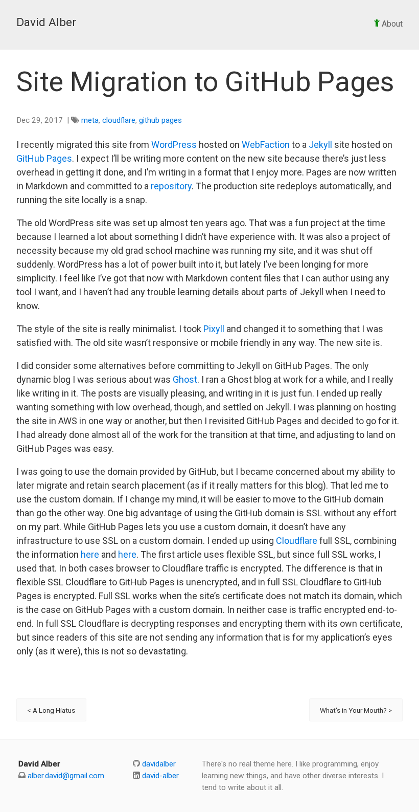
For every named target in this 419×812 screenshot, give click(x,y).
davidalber (158, 764)
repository (171, 186)
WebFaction (266, 144)
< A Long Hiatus (51, 710)
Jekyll (320, 144)
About (391, 24)
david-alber (159, 775)
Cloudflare (296, 540)
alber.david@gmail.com (66, 775)
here (90, 554)
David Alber (46, 22)
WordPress (174, 144)
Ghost (185, 379)
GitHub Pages (44, 158)
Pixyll (213, 328)
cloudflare (118, 120)
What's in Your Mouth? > (356, 710)
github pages (160, 120)
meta (90, 120)
